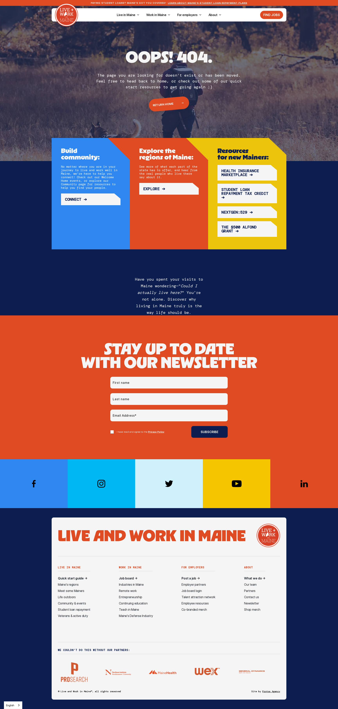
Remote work (128, 591)
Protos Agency (271, 691)
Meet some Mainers (71, 591)
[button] (128, 15)
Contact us (251, 597)
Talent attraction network (198, 597)
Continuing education (133, 603)
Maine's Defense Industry (136, 616)
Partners (249, 591)
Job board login (192, 591)
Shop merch (252, 609)
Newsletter (251, 603)
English (10, 705)
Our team (250, 584)
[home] (66, 14)
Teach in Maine (129, 609)
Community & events (72, 603)
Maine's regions (68, 584)
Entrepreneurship (130, 597)
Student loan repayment (74, 609)
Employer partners (194, 584)
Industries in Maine (131, 584)
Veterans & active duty (73, 616)
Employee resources (195, 603)
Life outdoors (67, 597)
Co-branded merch (194, 609)
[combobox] (13, 705)
